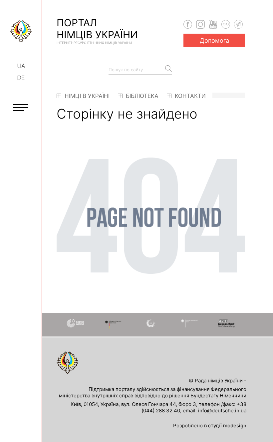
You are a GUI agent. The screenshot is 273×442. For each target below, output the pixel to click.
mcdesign (234, 425)
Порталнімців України (97, 31)
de (21, 77)
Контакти (189, 96)
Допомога (214, 40)
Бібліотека (141, 96)
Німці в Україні (86, 96)
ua (21, 65)
